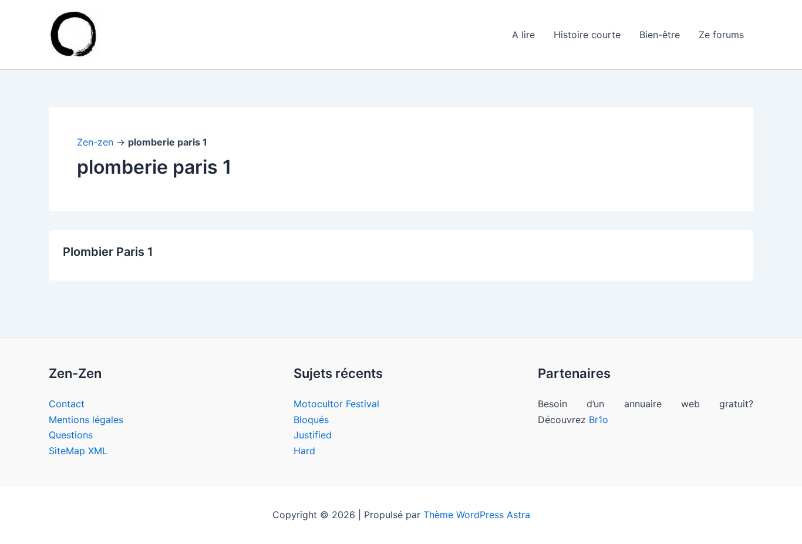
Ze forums (721, 34)
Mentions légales (86, 419)
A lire (523, 34)
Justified (313, 435)
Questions (71, 435)
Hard (304, 451)
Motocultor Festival (336, 404)
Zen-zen (95, 142)
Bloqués (311, 419)
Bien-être (659, 34)
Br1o (598, 419)
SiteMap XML (78, 451)
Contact (67, 404)
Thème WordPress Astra (476, 515)
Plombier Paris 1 (108, 252)
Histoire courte (587, 34)
